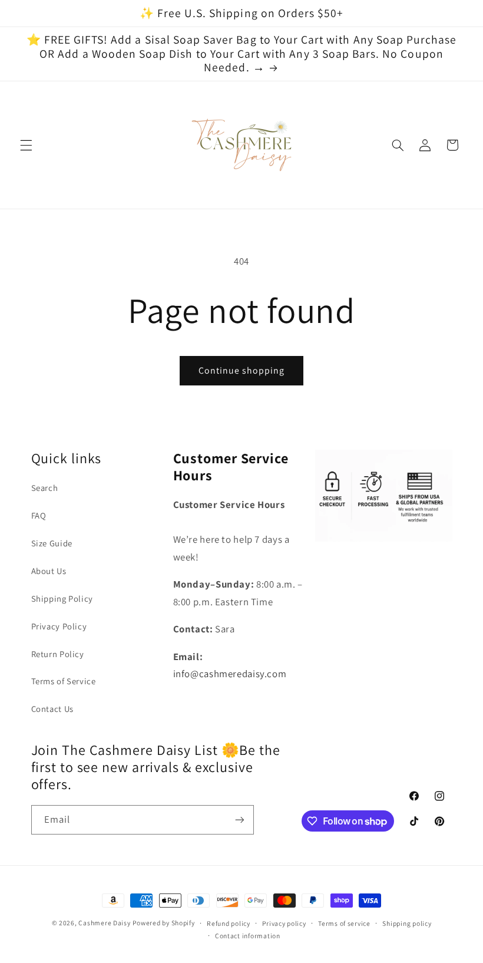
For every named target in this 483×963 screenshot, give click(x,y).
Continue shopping (242, 370)
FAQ (39, 515)
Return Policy (57, 653)
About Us (49, 570)
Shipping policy (406, 923)
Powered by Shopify (163, 922)
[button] (25, 145)
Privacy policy (284, 923)
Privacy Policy (59, 626)
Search (44, 487)
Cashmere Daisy (104, 922)
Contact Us (52, 708)
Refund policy (228, 923)
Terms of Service (63, 681)
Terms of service (344, 923)
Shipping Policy (62, 598)
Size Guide (51, 543)
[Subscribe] (239, 819)
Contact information (247, 935)
